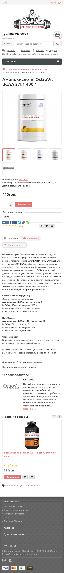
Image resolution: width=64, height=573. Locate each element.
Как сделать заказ (13, 506)
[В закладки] (46, 226)
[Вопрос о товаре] (41, 226)
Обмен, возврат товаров (16, 510)
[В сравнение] (52, 226)
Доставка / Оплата (13, 521)
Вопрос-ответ (16, 245)
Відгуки (53, 50)
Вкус (6, 216)
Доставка (10, 50)
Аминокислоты (39, 69)
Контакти (25, 50)
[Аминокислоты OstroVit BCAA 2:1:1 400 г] (8, 154)
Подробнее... (29, 409)
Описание (13, 238)
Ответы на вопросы (14, 513)
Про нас (40, 50)
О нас (6, 517)
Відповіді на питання (16, 54)
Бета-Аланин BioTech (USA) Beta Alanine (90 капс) (30, 454)
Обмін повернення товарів (45, 54)
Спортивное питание (18, 69)
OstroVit (25, 485)
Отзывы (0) (33, 238)
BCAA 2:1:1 (36, 485)
